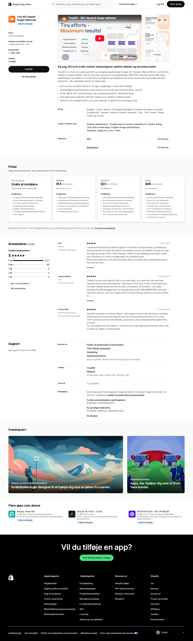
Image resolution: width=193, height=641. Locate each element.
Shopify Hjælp (122, 583)
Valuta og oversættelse (91, 619)
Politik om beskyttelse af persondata (105, 344)
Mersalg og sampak (89, 599)
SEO (89, 139)
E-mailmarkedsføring (90, 604)
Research (119, 599)
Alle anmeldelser (18, 288)
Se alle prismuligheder (105, 228)
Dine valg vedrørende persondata (117, 633)
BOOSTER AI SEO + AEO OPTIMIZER (153, 511)
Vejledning (92, 352)
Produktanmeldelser (90, 593)
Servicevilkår (31, 633)
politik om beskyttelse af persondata (126, 395)
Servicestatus (157, 619)
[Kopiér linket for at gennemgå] (63, 243)
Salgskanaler (50, 583)
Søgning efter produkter (56, 588)
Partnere (155, 604)
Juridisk (154, 614)
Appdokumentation (96, 355)
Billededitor (92, 147)
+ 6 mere (157, 54)
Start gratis (175, 4)
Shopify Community (125, 593)
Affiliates (155, 609)
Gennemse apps (127, 4)
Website (91, 371)
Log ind (160, 4)
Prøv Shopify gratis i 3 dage (96, 557)
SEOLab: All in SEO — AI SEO (89, 511)
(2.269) (16, 53)
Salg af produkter (52, 593)
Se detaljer (92, 416)
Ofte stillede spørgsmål (98, 348)
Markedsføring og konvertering (59, 609)
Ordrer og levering (53, 599)
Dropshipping (86, 583)
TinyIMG (12, 61)
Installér (29, 69)
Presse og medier (159, 599)
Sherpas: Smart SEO (26, 511)
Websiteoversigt (89, 633)
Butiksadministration (54, 614)
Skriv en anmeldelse (20, 283)
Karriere (155, 588)
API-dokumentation (124, 588)
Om (152, 583)
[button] (36, 516)
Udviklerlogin (15, 633)
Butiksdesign (50, 604)
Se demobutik (29, 76)
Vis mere (90, 267)
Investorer (156, 593)
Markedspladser (88, 588)
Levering (84, 614)
